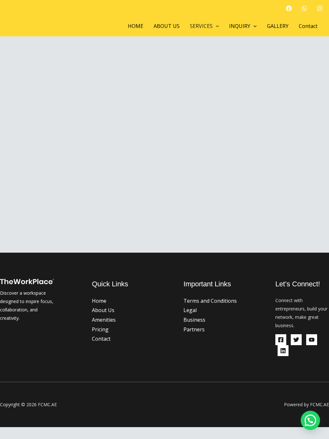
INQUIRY (239, 26)
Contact (308, 26)
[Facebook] (289, 8)
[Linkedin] (283, 350)
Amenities (104, 319)
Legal (190, 310)
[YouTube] (311, 339)
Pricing (100, 329)
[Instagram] (320, 8)
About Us (103, 310)
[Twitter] (296, 339)
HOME (135, 26)
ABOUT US (167, 26)
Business (194, 319)
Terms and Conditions (210, 300)
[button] (216, 26)
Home (99, 300)
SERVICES (201, 26)
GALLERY (278, 26)
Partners (194, 329)
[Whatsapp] (304, 8)
